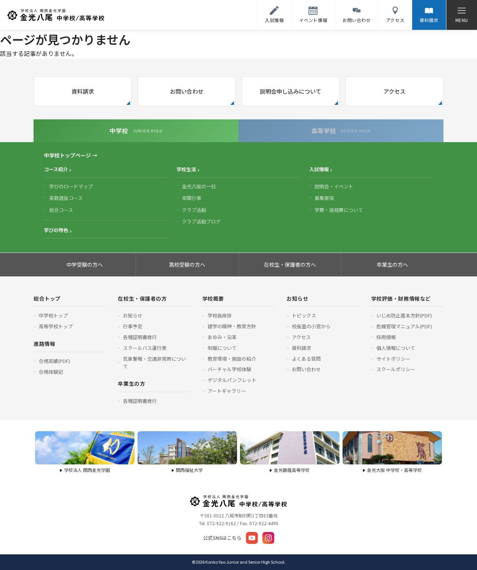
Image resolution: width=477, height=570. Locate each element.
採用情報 (386, 337)
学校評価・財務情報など (401, 298)
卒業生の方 (131, 383)
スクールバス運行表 (145, 347)
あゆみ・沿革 (222, 337)
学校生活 (186, 169)
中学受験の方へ (84, 264)
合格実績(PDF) (54, 360)
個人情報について (395, 347)
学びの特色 (56, 230)
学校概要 (213, 298)
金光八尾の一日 (199, 186)
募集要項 (324, 197)
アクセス (394, 91)
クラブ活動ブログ (201, 221)
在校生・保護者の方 (142, 298)
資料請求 (83, 91)
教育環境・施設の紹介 (232, 358)
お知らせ (132, 315)
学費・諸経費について (339, 209)
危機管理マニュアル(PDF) (404, 326)
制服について (222, 347)
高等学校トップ (56, 326)
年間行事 (191, 197)
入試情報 (319, 169)
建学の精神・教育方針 (232, 326)
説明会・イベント (334, 186)
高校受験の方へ (187, 264)
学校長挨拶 (220, 315)
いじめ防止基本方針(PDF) (404, 315)
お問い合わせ (186, 91)
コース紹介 (56, 169)
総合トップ (47, 298)
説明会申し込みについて (290, 91)
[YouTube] (252, 538)
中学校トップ (53, 315)
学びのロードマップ (71, 186)
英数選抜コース (66, 197)
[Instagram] (268, 538)
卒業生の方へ (392, 264)
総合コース (61, 209)
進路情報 (44, 343)
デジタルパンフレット (232, 379)
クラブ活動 (194, 209)
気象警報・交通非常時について (154, 362)
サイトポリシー (393, 358)
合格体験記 (51, 371)
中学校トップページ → (70, 155)
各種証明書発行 (140, 337)
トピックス (304, 315)
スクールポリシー (395, 369)
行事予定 (132, 326)
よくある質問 (306, 358)
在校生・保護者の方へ (290, 264)
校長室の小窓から (311, 326)
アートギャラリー (227, 390)
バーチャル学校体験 (229, 369)
